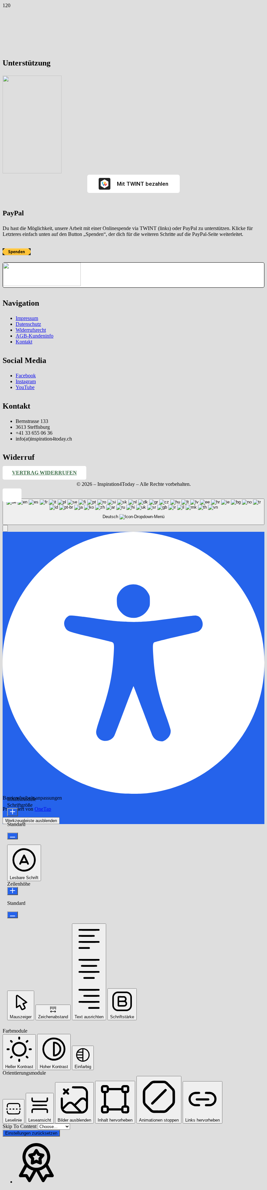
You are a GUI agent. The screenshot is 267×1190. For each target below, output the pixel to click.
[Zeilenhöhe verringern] (12, 914)
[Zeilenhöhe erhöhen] (12, 891)
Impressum (27, 318)
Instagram (26, 381)
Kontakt (24, 341)
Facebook (26, 375)
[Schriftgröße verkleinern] (12, 836)
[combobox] (133, 512)
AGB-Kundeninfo (34, 336)
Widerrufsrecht (31, 330)
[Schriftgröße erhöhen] (12, 812)
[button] (12, 495)
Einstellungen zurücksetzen (31, 1133)
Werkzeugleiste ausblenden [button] (31, 820)
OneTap (43, 809)
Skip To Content (20, 1126)
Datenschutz (28, 324)
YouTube (25, 387)
